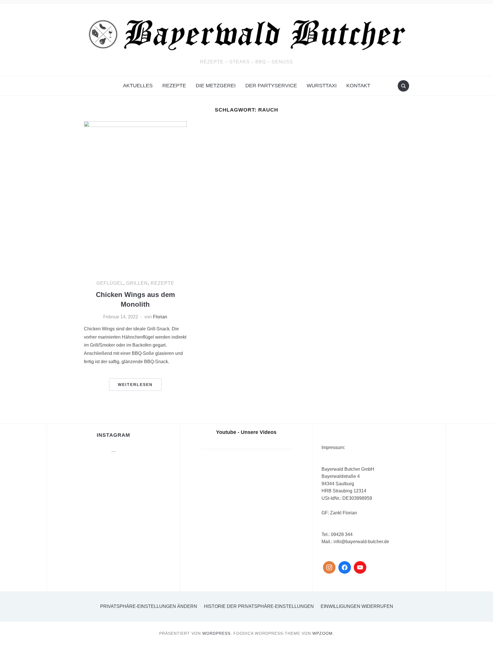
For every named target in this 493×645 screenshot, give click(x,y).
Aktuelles (138, 85)
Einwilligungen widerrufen (357, 606)
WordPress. (217, 633)
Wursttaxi (322, 85)
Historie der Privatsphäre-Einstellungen (259, 606)
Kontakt (358, 85)
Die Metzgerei (216, 85)
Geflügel (109, 283)
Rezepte (174, 85)
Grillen (137, 283)
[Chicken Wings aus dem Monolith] (135, 198)
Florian (160, 316)
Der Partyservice (271, 85)
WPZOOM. (323, 633)
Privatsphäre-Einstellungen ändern (148, 606)
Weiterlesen (135, 384)
